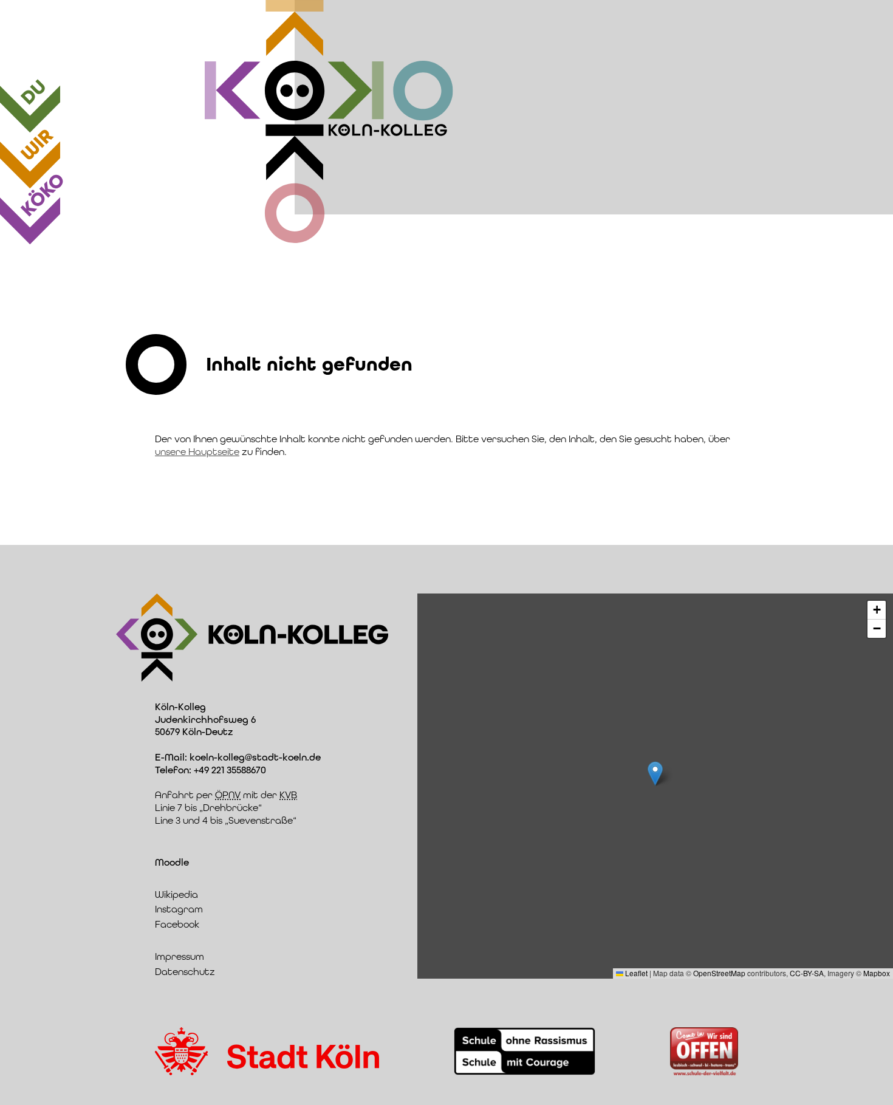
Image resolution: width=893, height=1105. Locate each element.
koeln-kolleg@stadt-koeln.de (255, 757)
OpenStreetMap (719, 973)
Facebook (177, 924)
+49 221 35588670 (230, 770)
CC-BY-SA (807, 973)
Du (33, 92)
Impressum (179, 956)
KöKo (42, 194)
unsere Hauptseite (197, 451)
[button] (655, 773)
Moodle (172, 862)
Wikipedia (176, 894)
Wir (37, 144)
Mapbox (876, 973)
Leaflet (635, 973)
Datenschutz (185, 971)
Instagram (179, 909)
